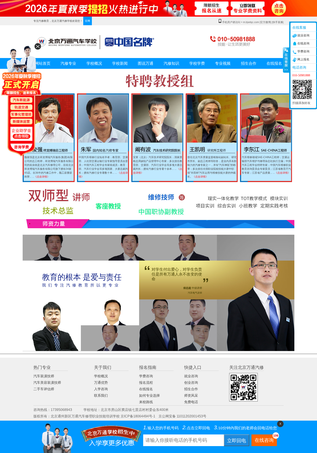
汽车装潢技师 (43, 376)
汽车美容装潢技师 (47, 382)
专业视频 (223, 63)
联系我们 (101, 395)
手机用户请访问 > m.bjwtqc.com (241, 22)
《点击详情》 (42, 176)
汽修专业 (68, 63)
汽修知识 (171, 63)
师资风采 (191, 395)
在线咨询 (266, 438)
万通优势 (101, 382)
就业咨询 (191, 376)
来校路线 (146, 402)
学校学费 (197, 63)
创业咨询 (191, 382)
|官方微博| (265, 22)
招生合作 (248, 63)
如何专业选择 (149, 395)
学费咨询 (146, 376)
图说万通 (145, 63)
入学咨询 (101, 389)
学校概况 (94, 63)
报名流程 (146, 382)
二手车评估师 (43, 389)
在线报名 (274, 63)
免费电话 (191, 402)
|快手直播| (278, 22)
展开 (286, 60)
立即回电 (236, 440)
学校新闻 (120, 63)
